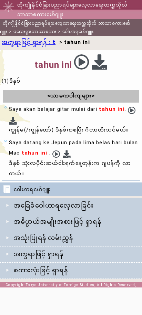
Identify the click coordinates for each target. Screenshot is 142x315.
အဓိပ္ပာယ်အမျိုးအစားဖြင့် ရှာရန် (57, 221)
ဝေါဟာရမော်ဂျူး (78, 31)
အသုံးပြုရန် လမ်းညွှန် (43, 237)
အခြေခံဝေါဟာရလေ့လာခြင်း (53, 205)
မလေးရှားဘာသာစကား (35, 31)
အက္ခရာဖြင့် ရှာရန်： (28, 42)
